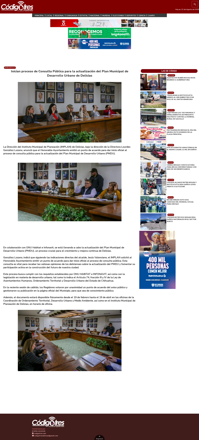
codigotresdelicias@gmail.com (46, 436)
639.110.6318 (39, 431)
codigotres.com (40, 433)
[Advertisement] (99, 57)
